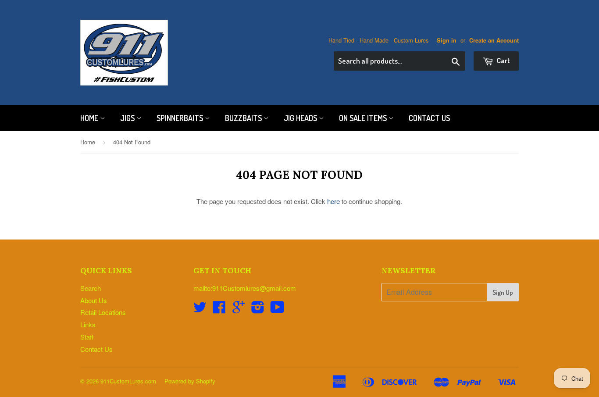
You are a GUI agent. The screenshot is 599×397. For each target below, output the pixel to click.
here (333, 201)
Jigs (128, 118)
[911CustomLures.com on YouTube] (277, 309)
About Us (93, 300)
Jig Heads (301, 118)
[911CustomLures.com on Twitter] (200, 309)
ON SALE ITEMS (364, 118)
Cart (503, 60)
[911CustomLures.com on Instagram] (257, 309)
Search (90, 288)
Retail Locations (103, 312)
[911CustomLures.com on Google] (238, 309)
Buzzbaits (244, 118)
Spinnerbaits (181, 118)
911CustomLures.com (128, 381)
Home (90, 118)
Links (88, 324)
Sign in (446, 40)
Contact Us (429, 118)
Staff (86, 336)
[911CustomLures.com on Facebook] (219, 309)
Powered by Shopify (189, 381)
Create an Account (494, 40)
